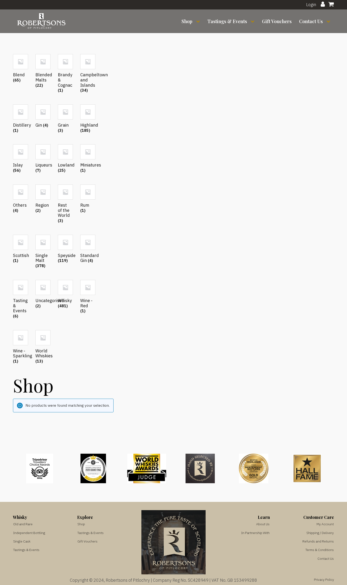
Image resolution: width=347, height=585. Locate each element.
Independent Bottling (29, 533)
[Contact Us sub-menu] (329, 21)
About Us (263, 524)
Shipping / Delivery (320, 533)
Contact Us (311, 21)
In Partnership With (255, 533)
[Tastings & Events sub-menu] (253, 21)
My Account (325, 524)
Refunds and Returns (318, 541)
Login (311, 4)
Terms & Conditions (319, 550)
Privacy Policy (324, 579)
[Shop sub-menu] (199, 21)
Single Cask (21, 541)
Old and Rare (23, 524)
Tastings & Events (227, 21)
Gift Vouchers (277, 21)
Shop (187, 21)
